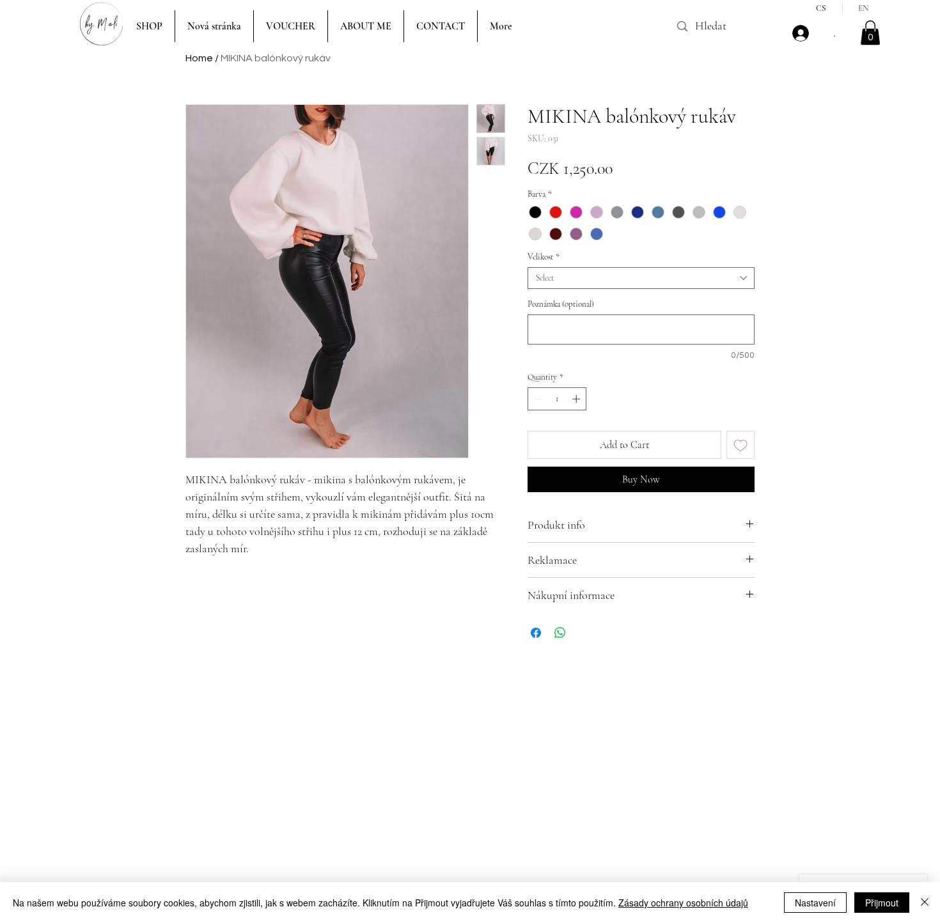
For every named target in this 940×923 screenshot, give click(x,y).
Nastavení (815, 902)
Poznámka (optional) (561, 304)
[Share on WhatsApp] (560, 632)
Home (199, 58)
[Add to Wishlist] (740, 445)
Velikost (544, 257)
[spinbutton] (557, 399)
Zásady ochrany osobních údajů (683, 902)
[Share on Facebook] (536, 632)
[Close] (924, 902)
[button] (870, 32)
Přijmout (881, 902)
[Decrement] (537, 399)
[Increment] (577, 399)
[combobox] (641, 278)
